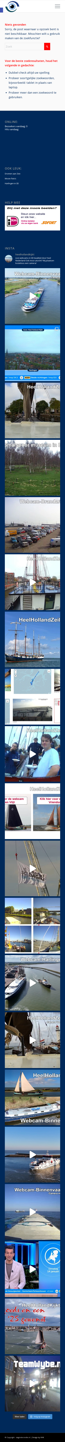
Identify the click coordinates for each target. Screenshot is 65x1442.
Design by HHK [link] (38, 1437)
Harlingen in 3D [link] (12, 183)
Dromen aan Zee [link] (12, 173)
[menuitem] (56, 6)
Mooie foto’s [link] (10, 178)
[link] (1, 10)
